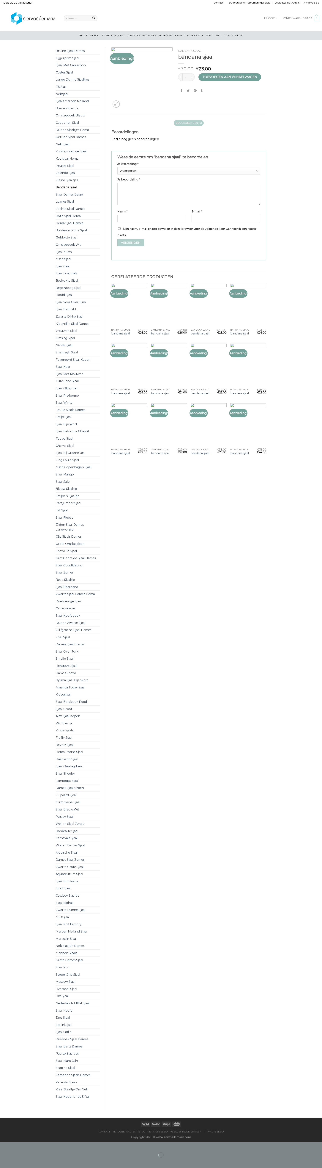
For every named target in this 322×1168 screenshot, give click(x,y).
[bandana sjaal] (129, 305)
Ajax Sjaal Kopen (68, 716)
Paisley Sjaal (65, 816)
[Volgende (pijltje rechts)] (14, 1161)
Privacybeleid (311, 2)
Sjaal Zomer (64, 572)
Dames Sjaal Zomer (70, 859)
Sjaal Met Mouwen (69, 374)
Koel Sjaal (63, 637)
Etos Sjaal (63, 1017)
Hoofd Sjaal (64, 295)
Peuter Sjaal (65, 166)
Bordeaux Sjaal (67, 831)
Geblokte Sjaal (67, 237)
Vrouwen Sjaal (66, 331)
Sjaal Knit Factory (68, 924)
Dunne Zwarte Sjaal (71, 623)
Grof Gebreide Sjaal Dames (76, 558)
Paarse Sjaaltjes (67, 1053)
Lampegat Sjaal (67, 781)
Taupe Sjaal (64, 438)
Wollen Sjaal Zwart (70, 824)
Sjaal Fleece (64, 517)
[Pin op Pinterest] (195, 91)
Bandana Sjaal (66, 187)
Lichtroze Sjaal (66, 666)
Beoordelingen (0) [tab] (189, 122)
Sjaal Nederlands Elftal (73, 1096)
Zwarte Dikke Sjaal (69, 316)
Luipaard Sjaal (66, 795)
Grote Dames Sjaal (69, 960)
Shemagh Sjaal (67, 352)
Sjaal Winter (65, 402)
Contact (218, 2)
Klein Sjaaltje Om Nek (72, 1089)
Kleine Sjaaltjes (67, 180)
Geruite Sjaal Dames (141, 35)
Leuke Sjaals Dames (70, 410)
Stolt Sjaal (63, 888)
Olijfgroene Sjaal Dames (73, 630)
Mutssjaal (63, 917)
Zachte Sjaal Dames (70, 209)
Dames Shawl (66, 673)
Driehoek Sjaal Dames (72, 1039)
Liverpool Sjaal (66, 989)
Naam (122, 211)
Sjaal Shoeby (65, 773)
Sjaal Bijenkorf (66, 424)
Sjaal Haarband (67, 587)
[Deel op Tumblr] (202, 91)
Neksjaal (62, 94)
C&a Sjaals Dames (68, 536)
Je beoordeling (128, 179)
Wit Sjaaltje (64, 723)
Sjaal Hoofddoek (68, 615)
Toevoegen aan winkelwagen (229, 77)
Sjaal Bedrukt (66, 309)
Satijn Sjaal (64, 417)
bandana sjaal (120, 333)
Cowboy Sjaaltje (67, 895)
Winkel (95, 35)
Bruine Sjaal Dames (70, 51)
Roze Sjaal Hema (170, 35)
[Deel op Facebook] (182, 91)
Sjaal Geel (213, 35)
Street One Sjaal (68, 974)
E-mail (197, 211)
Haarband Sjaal (67, 759)
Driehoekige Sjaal (69, 601)
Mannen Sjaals (66, 953)
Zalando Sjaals (66, 1082)
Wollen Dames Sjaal (70, 845)
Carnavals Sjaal (67, 838)
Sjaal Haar (63, 366)
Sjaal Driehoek (66, 273)
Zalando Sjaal (66, 173)
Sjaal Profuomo (67, 395)
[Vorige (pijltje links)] (3, 1161)
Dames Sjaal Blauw (70, 644)
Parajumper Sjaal (68, 503)
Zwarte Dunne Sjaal (71, 910)
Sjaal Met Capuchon (71, 65)
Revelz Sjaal (65, 745)
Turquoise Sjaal (67, 381)
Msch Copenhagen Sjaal (73, 467)
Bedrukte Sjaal (67, 280)
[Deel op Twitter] (188, 91)
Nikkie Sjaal (64, 345)
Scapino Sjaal (65, 1068)
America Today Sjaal (70, 687)
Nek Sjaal (63, 144)
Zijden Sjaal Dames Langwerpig (70, 527)
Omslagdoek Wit (68, 244)
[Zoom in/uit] (14, 1145)
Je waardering (127, 164)
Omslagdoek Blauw (70, 115)
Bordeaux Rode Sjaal (71, 230)
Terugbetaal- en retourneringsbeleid (248, 2)
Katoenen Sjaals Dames (73, 1075)
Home (83, 35)
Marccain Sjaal (66, 939)
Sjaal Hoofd (64, 1010)
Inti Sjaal (62, 510)
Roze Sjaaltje (65, 579)
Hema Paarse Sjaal (69, 752)
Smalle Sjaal (65, 658)
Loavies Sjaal (193, 35)
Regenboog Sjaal (68, 288)
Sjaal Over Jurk (67, 651)
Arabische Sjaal (67, 852)
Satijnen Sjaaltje (67, 496)
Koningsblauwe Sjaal (71, 151)
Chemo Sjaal (65, 446)
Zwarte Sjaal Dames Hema (75, 594)
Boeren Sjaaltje (67, 108)
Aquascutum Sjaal (69, 874)
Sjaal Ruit (63, 967)
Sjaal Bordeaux (67, 881)
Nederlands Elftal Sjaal (73, 1003)
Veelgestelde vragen (287, 2)
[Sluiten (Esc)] (3, 1145)
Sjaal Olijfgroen (67, 388)
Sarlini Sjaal (64, 1025)
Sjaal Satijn (64, 1032)
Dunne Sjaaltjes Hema (72, 130)
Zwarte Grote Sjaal (70, 867)
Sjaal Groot (64, 709)
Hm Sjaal (62, 996)
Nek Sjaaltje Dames (70, 946)
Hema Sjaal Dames (69, 223)
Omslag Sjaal (233, 35)
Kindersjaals (64, 730)
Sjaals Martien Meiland (72, 101)
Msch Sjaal (63, 259)
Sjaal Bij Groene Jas (70, 453)
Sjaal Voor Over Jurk (71, 302)
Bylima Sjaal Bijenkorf (72, 680)
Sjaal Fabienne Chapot (72, 431)
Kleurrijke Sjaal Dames (72, 324)
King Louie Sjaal (67, 460)
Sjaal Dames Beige (69, 194)
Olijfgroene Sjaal (68, 802)
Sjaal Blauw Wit (67, 809)
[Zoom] (116, 104)
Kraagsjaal (63, 694)
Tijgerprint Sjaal (67, 58)
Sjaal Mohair (65, 903)
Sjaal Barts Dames (69, 1046)
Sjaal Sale (63, 481)
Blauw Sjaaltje (66, 489)
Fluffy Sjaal (64, 737)
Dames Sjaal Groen (70, 788)
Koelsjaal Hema (67, 158)
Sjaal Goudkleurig (69, 565)
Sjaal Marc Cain (67, 1061)
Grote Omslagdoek (70, 544)
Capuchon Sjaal (113, 35)
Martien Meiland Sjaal (72, 931)
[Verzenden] (94, 18)
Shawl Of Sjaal (66, 551)
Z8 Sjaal (61, 87)
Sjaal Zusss (64, 252)
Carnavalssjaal (66, 608)
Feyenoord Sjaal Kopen (73, 359)
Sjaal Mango (65, 474)
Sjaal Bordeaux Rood (71, 702)
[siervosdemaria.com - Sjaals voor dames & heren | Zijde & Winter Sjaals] (30, 18)
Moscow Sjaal (65, 981)
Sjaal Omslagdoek (69, 766)
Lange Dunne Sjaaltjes (72, 79)
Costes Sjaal (64, 72)
